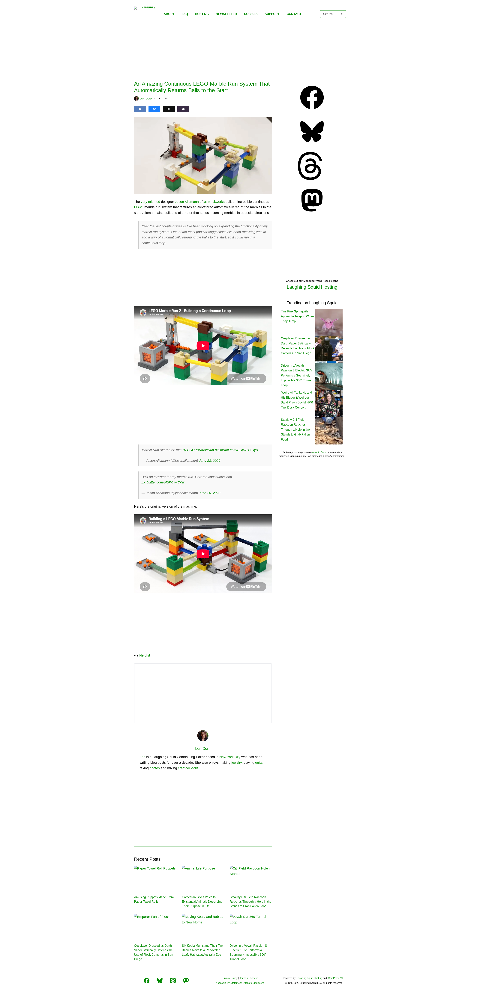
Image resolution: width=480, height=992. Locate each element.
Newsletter (226, 14)
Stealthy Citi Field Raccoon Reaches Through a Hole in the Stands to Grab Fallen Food (250, 902)
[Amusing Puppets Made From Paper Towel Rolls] (155, 877)
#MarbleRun (205, 450)
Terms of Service (249, 978)
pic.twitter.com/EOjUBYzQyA (236, 450)
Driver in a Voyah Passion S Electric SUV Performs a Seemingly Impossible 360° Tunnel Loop (296, 375)
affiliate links (319, 452)
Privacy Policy (230, 978)
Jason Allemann (187, 202)
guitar (259, 762)
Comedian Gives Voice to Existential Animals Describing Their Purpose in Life (202, 902)
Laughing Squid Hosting (312, 287)
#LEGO (189, 450)
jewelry (236, 762)
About (169, 14)
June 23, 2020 (209, 460)
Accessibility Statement (229, 983)
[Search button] (342, 14)
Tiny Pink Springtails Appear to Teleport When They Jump (297, 316)
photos (155, 768)
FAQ (185, 14)
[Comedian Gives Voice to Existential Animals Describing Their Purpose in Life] (203, 877)
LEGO (138, 207)
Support (272, 14)
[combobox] (329, 14)
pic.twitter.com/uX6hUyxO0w (163, 482)
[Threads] (169, 109)
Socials (251, 14)
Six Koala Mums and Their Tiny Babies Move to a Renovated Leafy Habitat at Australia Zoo (203, 950)
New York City (229, 757)
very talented (150, 202)
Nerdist (144, 655)
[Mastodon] (312, 213)
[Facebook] (140, 109)
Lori (142, 757)
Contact (294, 14)
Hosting (202, 14)
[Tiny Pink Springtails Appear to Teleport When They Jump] (329, 322)
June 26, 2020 (209, 493)
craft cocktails (188, 768)
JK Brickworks (214, 202)
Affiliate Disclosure (254, 983)
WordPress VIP (336, 978)
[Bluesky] (154, 109)
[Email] (183, 109)
